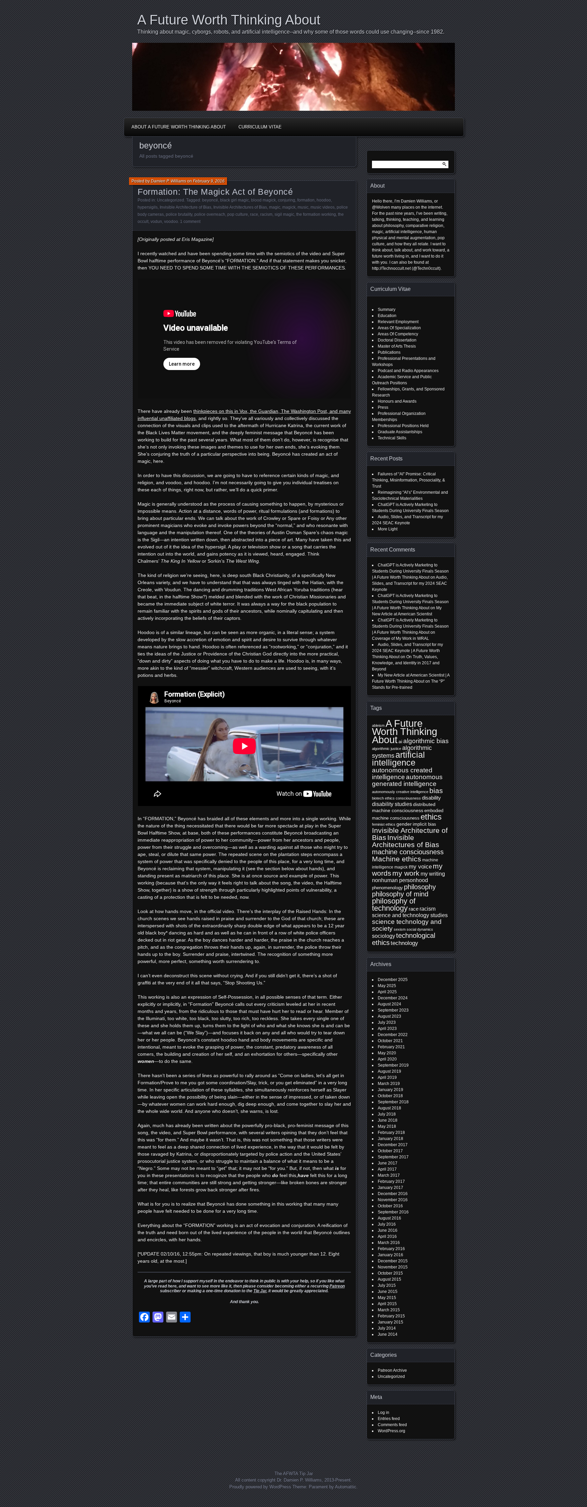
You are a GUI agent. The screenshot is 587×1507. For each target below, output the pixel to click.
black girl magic (234, 200)
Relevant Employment (398, 321)
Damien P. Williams (168, 181)
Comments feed (392, 1424)
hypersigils (148, 207)
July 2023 (387, 1022)
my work (406, 873)
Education (387, 315)
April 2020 (387, 1059)
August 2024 (389, 1004)
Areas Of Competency (398, 334)
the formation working (316, 214)
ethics (431, 816)
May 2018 (387, 1126)
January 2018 (390, 1138)
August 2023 (389, 1016)
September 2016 (393, 1212)
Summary (386, 309)
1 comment (190, 221)
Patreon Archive (392, 1370)
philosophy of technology (393, 904)
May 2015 (387, 1297)
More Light (387, 529)
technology (404, 943)
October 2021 (390, 1040)
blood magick (263, 200)
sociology (383, 936)
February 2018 (391, 1132)
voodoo (171, 221)
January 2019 (390, 1089)
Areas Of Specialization (399, 328)
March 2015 (389, 1310)
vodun (156, 221)
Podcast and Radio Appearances (408, 370)
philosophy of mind (400, 894)
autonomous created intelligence (402, 774)
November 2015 (393, 1267)
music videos (322, 207)
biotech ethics (383, 798)
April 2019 (387, 1077)
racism (266, 214)
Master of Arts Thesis (397, 346)
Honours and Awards (397, 401)
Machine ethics (396, 859)
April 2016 (387, 1236)
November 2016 (393, 1199)
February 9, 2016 (209, 181)
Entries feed (389, 1418)
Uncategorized (170, 200)
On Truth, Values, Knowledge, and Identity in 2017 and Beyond (406, 662)
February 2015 (391, 1316)
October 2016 (390, 1206)
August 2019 (389, 1071)
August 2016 (389, 1218)
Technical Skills (392, 438)
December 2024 (393, 998)
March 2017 (389, 1175)
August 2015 (389, 1279)
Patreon (337, 1286)
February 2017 (391, 1181)
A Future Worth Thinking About (228, 19)
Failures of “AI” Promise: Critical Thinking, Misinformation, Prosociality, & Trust (408, 480)
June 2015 (387, 1291)
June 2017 (387, 1163)
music (303, 207)
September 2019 (393, 1065)
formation (306, 200)
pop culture (237, 214)
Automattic (345, 1486)
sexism (400, 929)
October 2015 (390, 1273)
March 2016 (389, 1242)
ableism (378, 725)
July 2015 (387, 1285)
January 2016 (390, 1254)
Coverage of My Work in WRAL (400, 638)
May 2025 (387, 985)
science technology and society (407, 925)
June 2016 (387, 1230)
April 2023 (387, 1028)
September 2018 (393, 1102)
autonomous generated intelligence (407, 780)
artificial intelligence (398, 758)
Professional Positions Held (403, 425)
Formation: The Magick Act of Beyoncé (215, 191)
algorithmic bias (426, 740)
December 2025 (393, 979)
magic (274, 207)
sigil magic (284, 214)
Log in (383, 1412)
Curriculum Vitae (260, 126)
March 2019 (389, 1083)
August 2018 (389, 1108)
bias (436, 790)
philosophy (420, 887)
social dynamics (420, 929)
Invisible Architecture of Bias (185, 207)
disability (431, 798)
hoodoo (324, 200)
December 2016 (393, 1193)
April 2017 (387, 1169)
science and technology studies (410, 915)
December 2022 (393, 1034)
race (254, 214)
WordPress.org (391, 1431)
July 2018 (387, 1114)
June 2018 (387, 1120)
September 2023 (393, 1010)
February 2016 (391, 1248)
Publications (389, 352)
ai (400, 741)
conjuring (286, 200)
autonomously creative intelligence (400, 792)
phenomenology (387, 887)
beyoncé (210, 200)
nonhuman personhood (400, 880)
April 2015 (387, 1303)
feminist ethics (383, 824)
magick (289, 207)
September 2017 (393, 1157)
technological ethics (403, 939)
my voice (420, 866)
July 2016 (387, 1224)
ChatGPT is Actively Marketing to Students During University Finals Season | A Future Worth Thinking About (410, 571)
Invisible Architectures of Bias (240, 207)
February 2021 (391, 1047)
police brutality (179, 214)
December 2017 (393, 1144)
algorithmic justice (386, 749)
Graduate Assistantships (400, 432)
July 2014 (387, 1328)
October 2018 (390, 1095)
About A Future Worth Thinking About (178, 126)
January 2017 (390, 1187)
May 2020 (387, 1053)
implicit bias (424, 824)
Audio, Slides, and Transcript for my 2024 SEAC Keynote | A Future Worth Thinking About (407, 650)
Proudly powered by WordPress (260, 1486)
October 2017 (390, 1151)
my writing (433, 874)
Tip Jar (259, 1291)
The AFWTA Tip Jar (293, 1473)
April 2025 (387, 991)
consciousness (408, 798)
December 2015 (393, 1261)
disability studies (392, 804)
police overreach (209, 214)
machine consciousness (408, 852)
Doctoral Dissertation (397, 340)
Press (383, 407)
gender (404, 824)
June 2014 (387, 1334)
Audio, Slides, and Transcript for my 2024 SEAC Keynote (410, 583)
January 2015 (390, 1322)
